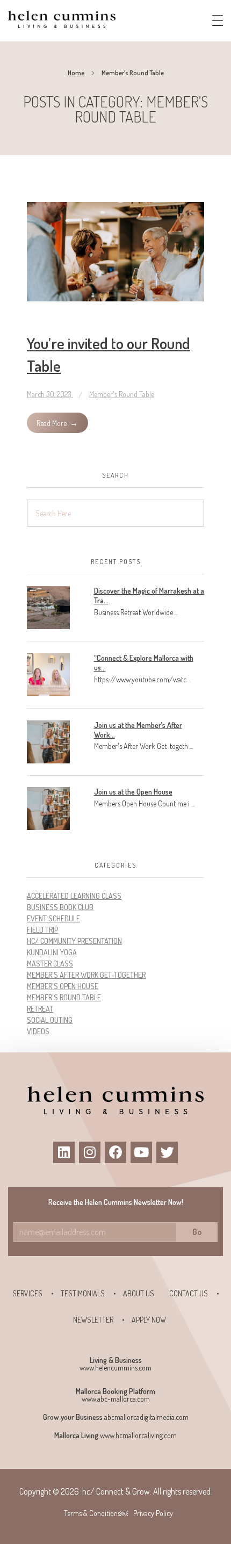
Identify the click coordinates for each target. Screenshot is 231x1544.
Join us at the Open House (133, 791)
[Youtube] (141, 1152)
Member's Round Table (121, 394)
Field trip (42, 929)
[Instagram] (89, 1152)
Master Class (50, 963)
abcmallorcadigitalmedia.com (146, 1417)
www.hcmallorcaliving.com (138, 1435)
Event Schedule (53, 918)
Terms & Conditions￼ (96, 1513)
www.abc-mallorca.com (116, 1398)
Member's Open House (62, 986)
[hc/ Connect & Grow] (62, 19)
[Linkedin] (64, 1152)
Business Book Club (60, 907)
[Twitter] (167, 1152)
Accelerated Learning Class (74, 895)
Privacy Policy (153, 1513)
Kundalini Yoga (52, 952)
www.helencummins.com (115, 1367)
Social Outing (50, 1019)
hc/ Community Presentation (74, 941)
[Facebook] (115, 1152)
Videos (38, 1031)
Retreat (40, 1008)
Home (76, 73)
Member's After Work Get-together (86, 974)
